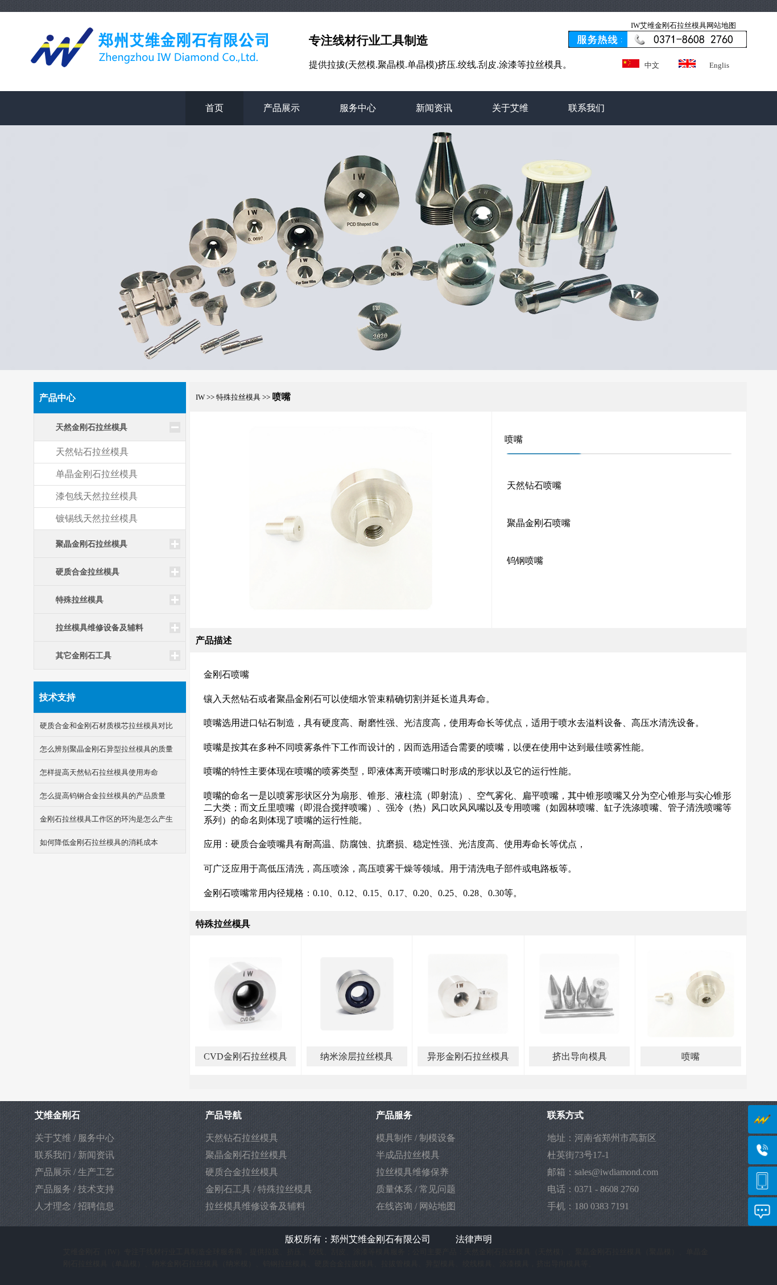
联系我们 (586, 108)
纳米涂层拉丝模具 (356, 1056)
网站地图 (437, 1206)
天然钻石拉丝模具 (92, 452)
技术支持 (96, 1189)
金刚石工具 (228, 1189)
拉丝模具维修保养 (412, 1172)
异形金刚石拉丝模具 (468, 1056)
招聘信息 (96, 1206)
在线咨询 (394, 1206)
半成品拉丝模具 (408, 1155)
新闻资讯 (434, 108)
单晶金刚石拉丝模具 (97, 474)
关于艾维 (510, 108)
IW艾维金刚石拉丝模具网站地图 (683, 25)
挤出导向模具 (579, 1056)
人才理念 (53, 1206)
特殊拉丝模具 (285, 1189)
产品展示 (281, 108)
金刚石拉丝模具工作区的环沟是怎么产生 (106, 819)
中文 (651, 65)
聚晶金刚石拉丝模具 (246, 1155)
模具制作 (394, 1138)
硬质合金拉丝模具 (241, 1172)
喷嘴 (690, 1056)
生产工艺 (96, 1172)
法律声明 (474, 1239)
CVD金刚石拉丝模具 (245, 1056)
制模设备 (437, 1138)
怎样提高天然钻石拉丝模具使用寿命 (99, 772)
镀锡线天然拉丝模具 (97, 518)
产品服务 (53, 1189)
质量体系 (394, 1189)
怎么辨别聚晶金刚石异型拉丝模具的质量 (106, 749)
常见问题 (437, 1189)
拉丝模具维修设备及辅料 (255, 1206)
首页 (214, 108)
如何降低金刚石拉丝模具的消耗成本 (99, 842)
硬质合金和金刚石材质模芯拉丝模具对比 (106, 725)
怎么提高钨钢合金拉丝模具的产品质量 (103, 795)
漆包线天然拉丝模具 (97, 496)
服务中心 (358, 108)
